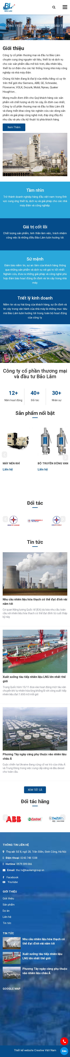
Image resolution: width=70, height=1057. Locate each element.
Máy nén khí (11, 463)
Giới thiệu (8, 898)
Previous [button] (4, 454)
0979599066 (64, 1051)
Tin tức (7, 923)
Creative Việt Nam (45, 1050)
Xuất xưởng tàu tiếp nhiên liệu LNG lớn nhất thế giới (34, 679)
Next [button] (65, 457)
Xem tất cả (35, 789)
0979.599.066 (24, 864)
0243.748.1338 (28, 858)
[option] (17, 447)
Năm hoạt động (13, 400)
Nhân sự (56, 400)
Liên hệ (7, 917)
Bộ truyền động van (53, 463)
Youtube (12, 882)
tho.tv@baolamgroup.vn (29, 870)
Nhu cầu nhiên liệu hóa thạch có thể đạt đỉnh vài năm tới (35, 601)
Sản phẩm (9, 904)
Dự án (6, 910)
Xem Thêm (14, 127)
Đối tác (35, 400)
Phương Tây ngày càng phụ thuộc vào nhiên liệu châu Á (34, 756)
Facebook (12, 877)
